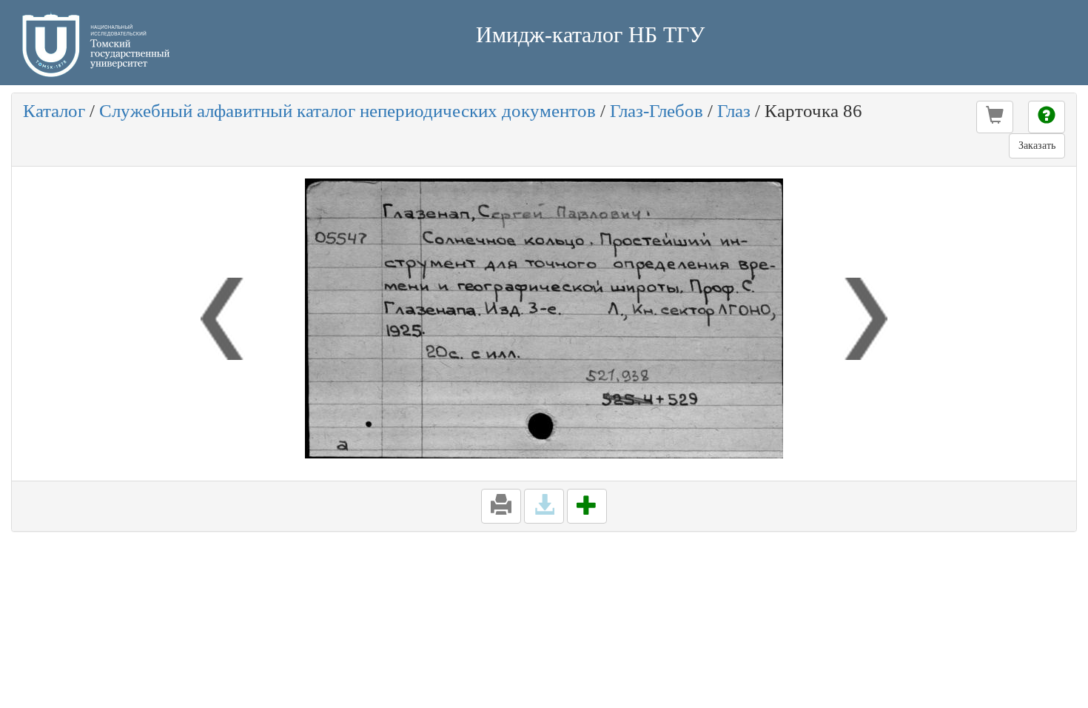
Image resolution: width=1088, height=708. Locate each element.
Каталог (54, 111)
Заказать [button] (1036, 145)
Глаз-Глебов (656, 111)
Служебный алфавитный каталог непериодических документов (347, 111)
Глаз (733, 111)
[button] (994, 117)
